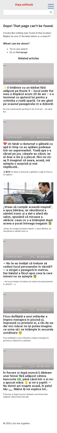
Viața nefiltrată (24, 4)
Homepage (21, 52)
